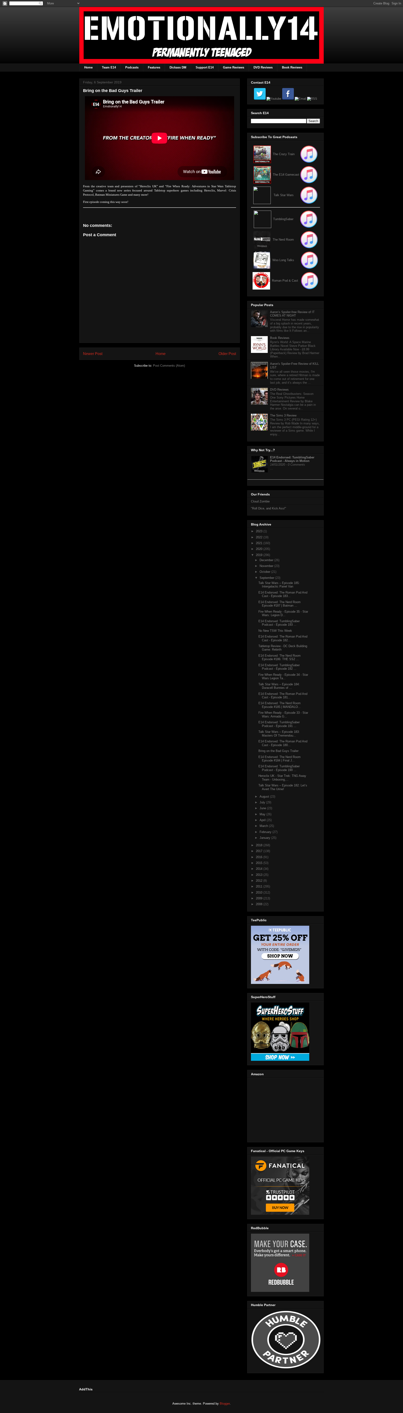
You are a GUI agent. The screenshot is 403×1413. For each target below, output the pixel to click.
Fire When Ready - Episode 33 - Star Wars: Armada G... (283, 714)
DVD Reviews (263, 67)
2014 (259, 868)
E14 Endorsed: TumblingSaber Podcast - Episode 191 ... (279, 724)
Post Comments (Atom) (169, 365)
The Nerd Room (283, 239)
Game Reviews (233, 67)
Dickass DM (178, 67)
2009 (259, 898)
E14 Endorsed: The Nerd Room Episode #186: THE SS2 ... (279, 657)
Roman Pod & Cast (285, 280)
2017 (259, 851)
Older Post (227, 354)
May (263, 814)
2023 (259, 531)
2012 (259, 880)
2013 (259, 875)
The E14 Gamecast (286, 174)
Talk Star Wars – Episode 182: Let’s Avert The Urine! (282, 787)
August (265, 796)
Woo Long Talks (283, 260)
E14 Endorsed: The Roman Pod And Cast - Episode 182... (282, 638)
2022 (259, 537)
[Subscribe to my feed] (262, 174)
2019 (259, 555)
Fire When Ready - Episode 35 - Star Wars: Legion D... (283, 613)
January (265, 838)
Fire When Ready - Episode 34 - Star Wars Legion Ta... (283, 676)
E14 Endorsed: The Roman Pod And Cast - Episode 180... (282, 743)
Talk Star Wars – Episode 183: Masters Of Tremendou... (279, 733)
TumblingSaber (283, 219)
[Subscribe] (309, 174)
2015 (259, 863)
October (265, 571)
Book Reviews (292, 67)
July (263, 802)
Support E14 (205, 67)
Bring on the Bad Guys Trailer (278, 751)
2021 (259, 543)
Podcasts (132, 67)
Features (154, 67)
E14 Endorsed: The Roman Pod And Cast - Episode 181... (282, 695)
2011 (259, 886)
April (263, 820)
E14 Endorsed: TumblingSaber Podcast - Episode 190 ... (279, 768)
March (264, 826)
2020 (259, 549)
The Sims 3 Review (283, 415)
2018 (259, 845)
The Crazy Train (284, 154)
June (263, 808)
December (267, 560)
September (267, 578)
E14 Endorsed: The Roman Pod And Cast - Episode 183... (282, 594)
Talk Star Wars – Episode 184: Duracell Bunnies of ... (279, 686)
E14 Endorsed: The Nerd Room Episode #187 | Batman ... (279, 604)
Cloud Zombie (260, 501)
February (266, 832)
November (267, 566)
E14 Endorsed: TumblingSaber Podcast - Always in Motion (292, 459)
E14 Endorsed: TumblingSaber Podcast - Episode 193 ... (279, 623)
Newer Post (92, 354)
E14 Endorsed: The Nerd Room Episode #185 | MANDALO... (279, 705)
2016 (259, 857)
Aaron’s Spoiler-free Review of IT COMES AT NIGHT (292, 313)
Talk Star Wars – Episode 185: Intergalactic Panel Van (279, 584)
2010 (259, 892)
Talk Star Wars (284, 195)
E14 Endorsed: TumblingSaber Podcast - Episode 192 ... (279, 667)
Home (88, 67)
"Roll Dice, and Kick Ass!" (268, 508)
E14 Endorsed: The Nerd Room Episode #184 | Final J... (279, 758)
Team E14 (109, 67)
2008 (259, 904)
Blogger (225, 1403)
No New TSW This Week (275, 630)
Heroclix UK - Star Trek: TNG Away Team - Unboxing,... (282, 777)
